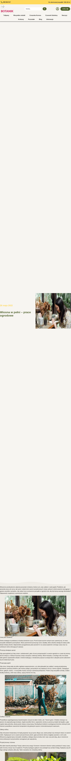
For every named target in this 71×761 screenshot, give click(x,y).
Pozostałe (31, 19)
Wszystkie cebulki (19, 15)
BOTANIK (7, 11)
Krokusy (21, 19)
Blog (40, 19)
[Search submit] (44, 8)
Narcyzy (64, 15)
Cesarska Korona (35, 15)
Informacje (49, 19)
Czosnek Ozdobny (51, 15)
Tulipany (6, 15)
